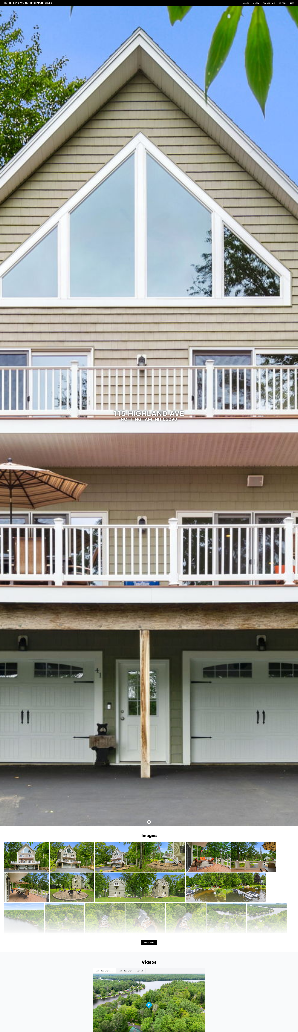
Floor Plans (269, 3)
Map (292, 3)
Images (245, 3)
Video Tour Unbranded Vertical (131, 971)
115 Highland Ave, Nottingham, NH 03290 (28, 3)
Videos (256, 3)
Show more (149, 942)
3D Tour (283, 3)
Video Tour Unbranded (104, 971)
